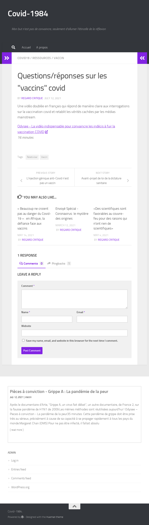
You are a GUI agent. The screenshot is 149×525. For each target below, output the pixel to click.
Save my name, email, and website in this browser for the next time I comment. (72, 340)
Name (25, 312)
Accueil (26, 47)
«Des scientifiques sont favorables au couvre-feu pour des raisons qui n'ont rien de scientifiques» (110, 218)
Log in (14, 460)
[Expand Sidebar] (7, 58)
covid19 (23, 58)
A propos (42, 47)
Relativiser (32, 157)
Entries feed (18, 469)
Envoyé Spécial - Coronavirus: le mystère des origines (71, 213)
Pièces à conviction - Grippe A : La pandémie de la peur (59, 391)
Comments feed (21, 478)
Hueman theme (54, 517)
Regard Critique (32, 98)
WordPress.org (20, 487)
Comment (28, 286)
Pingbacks (61, 263)
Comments (33, 263)
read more (16, 429)
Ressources (41, 58)
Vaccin (59, 58)
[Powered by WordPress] (22, 517)
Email (81, 312)
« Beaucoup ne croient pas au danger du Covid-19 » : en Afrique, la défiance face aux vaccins (34, 218)
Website (26, 326)
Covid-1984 (28, 13)
